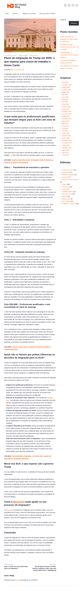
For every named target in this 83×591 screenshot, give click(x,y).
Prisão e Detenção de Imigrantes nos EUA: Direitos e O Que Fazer (69, 39)
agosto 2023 (65, 150)
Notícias (36, 55)
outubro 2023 (66, 145)
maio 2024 (65, 128)
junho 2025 (65, 97)
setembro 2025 (66, 90)
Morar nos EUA (66, 194)
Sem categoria (66, 201)
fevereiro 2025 (66, 106)
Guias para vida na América (47, 13)
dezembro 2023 (66, 140)
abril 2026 (65, 82)
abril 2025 (65, 102)
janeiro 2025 (65, 109)
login (18, 580)
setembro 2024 (66, 119)
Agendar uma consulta (29, 13)
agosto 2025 (65, 92)
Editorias (15, 13)
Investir (64, 189)
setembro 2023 (66, 147)
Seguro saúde (66, 199)
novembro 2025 (66, 85)
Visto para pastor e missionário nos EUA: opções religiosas (69, 55)
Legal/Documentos (67, 191)
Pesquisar (63, 20)
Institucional (65, 187)
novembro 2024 (66, 114)
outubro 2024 (66, 116)
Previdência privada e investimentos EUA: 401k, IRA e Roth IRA (69, 47)
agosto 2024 (65, 121)
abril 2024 (65, 131)
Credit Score (66, 172)
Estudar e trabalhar (23, 55)
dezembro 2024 (66, 111)
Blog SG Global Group (17, 69)
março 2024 (65, 133)
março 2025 (65, 104)
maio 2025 (65, 99)
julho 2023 (65, 152)
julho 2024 (65, 123)
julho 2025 (65, 94)
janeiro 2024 (65, 138)
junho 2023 (65, 155)
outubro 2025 (66, 87)
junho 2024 (65, 126)
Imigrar (31, 55)
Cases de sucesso (67, 170)
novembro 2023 (66, 143)
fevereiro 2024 (66, 135)
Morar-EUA (19, 502)
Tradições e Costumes (69, 203)
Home (7, 13)
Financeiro (65, 177)
